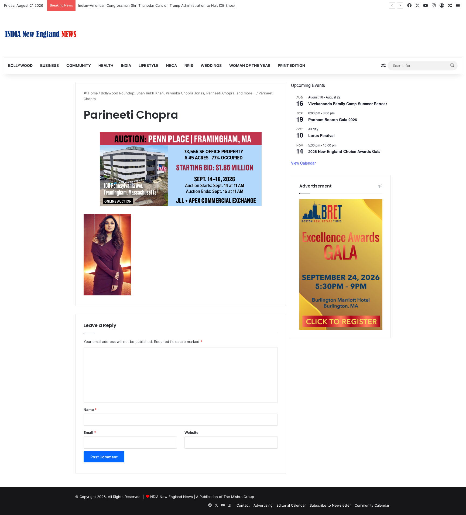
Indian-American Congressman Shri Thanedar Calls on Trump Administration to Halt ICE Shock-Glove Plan (166, 5)
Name (90, 409)
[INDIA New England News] (40, 34)
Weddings (211, 65)
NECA (171, 65)
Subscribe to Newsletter (330, 505)
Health (105, 65)
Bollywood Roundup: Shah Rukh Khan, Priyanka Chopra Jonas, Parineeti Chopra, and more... (178, 93)
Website (191, 432)
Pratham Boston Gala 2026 (332, 119)
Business (49, 65)
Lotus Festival (321, 135)
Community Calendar (372, 505)
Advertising (263, 505)
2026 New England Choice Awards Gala (344, 151)
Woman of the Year (249, 65)
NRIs (188, 65)
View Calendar (303, 163)
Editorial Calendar (291, 505)
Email (90, 432)
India (126, 65)
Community (78, 65)
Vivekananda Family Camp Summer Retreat (347, 103)
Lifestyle (149, 65)
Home (92, 93)
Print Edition (291, 65)
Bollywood (20, 65)
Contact (243, 505)
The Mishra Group (239, 496)
